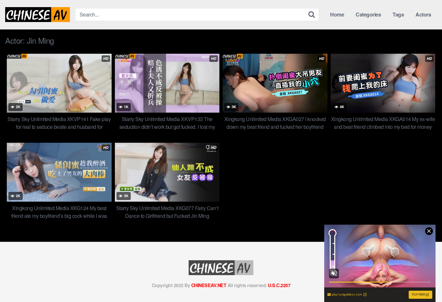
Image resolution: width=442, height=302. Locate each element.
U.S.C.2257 (279, 285)
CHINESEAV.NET (209, 285)
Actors (423, 14)
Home (337, 14)
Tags (398, 14)
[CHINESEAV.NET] (37, 14)
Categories (368, 14)
